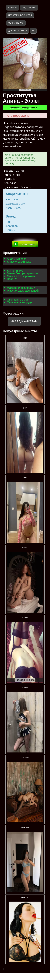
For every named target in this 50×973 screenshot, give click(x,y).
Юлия (25, 548)
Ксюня (25, 688)
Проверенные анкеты (20, 15)
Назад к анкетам (24, 321)
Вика (25, 408)
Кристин (25, 897)
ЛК (33, 31)
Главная (12, 7)
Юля (25, 338)
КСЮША (25, 618)
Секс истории (15, 23)
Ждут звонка (29, 7)
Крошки (25, 758)
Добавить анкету (17, 31)
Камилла (25, 827)
